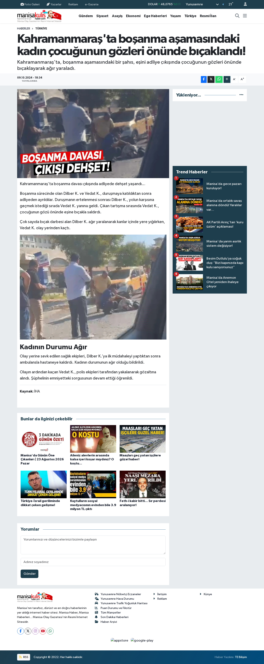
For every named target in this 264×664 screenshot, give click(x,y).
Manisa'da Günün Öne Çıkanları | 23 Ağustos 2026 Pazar (42, 459)
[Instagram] (35, 631)
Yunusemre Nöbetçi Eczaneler (121, 594)
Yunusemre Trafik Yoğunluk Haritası (124, 603)
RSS (25, 657)
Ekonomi (133, 16)
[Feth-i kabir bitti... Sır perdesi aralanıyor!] (143, 484)
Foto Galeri (32, 4)
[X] (28, 631)
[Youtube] (42, 631)
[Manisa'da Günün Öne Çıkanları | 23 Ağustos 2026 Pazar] (44, 439)
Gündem (86, 16)
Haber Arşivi (109, 621)
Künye (208, 594)
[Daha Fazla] (227, 79)
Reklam (73, 4)
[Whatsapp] (50, 631)
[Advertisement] (210, 133)
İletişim (162, 594)
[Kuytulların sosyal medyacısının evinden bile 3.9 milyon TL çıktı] (93, 484)
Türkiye (190, 16)
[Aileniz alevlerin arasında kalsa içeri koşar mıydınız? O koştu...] (93, 439)
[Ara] (237, 16)
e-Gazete (92, 4)
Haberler (23, 28)
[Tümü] (241, 95)
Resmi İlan (208, 16)
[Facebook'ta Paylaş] (204, 79)
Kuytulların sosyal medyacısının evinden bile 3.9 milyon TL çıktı (93, 504)
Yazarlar (56, 4)
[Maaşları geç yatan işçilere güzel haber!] (143, 439)
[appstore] (120, 640)
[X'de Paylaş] (210, 79)
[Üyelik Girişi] (243, 4)
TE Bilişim (241, 657)
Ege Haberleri (155, 16)
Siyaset (102, 16)
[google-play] (142, 640)
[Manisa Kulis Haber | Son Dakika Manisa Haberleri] (39, 16)
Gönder (30, 574)
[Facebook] (20, 631)
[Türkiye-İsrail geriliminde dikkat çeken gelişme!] (44, 484)
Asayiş (117, 16)
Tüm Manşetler (111, 612)
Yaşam (175, 16)
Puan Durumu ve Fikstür (116, 608)
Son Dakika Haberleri (114, 617)
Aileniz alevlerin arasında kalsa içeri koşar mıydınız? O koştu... (92, 459)
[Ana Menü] (245, 16)
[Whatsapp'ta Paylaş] (219, 79)
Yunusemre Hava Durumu (117, 598)
